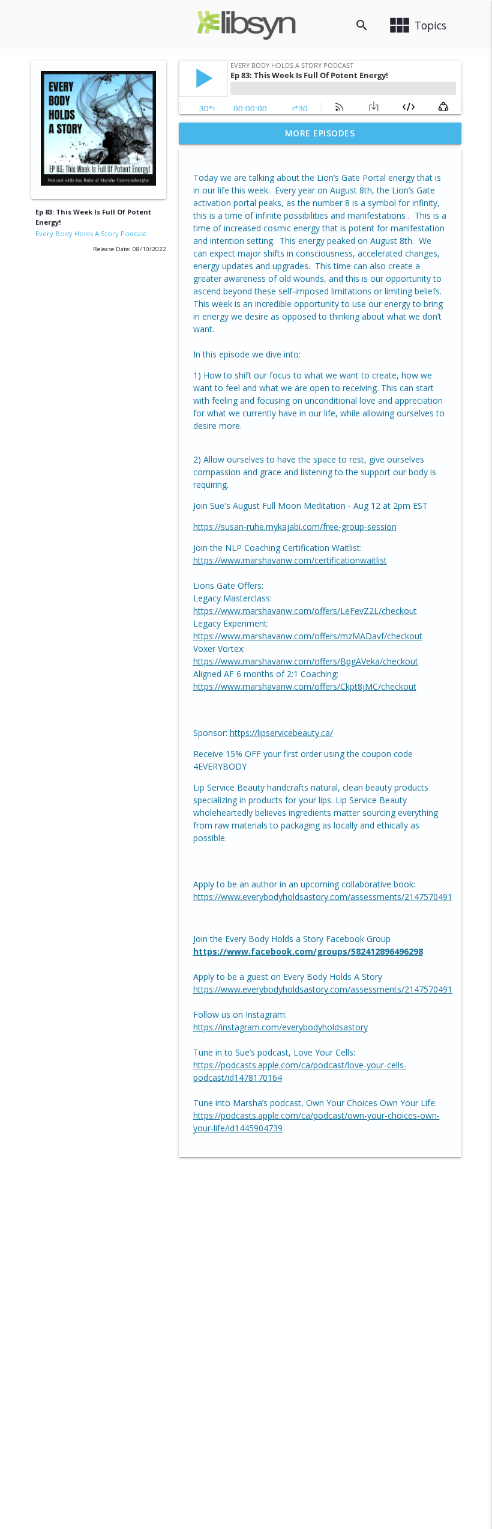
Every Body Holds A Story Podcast (90, 233)
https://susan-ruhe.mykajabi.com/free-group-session (295, 526)
